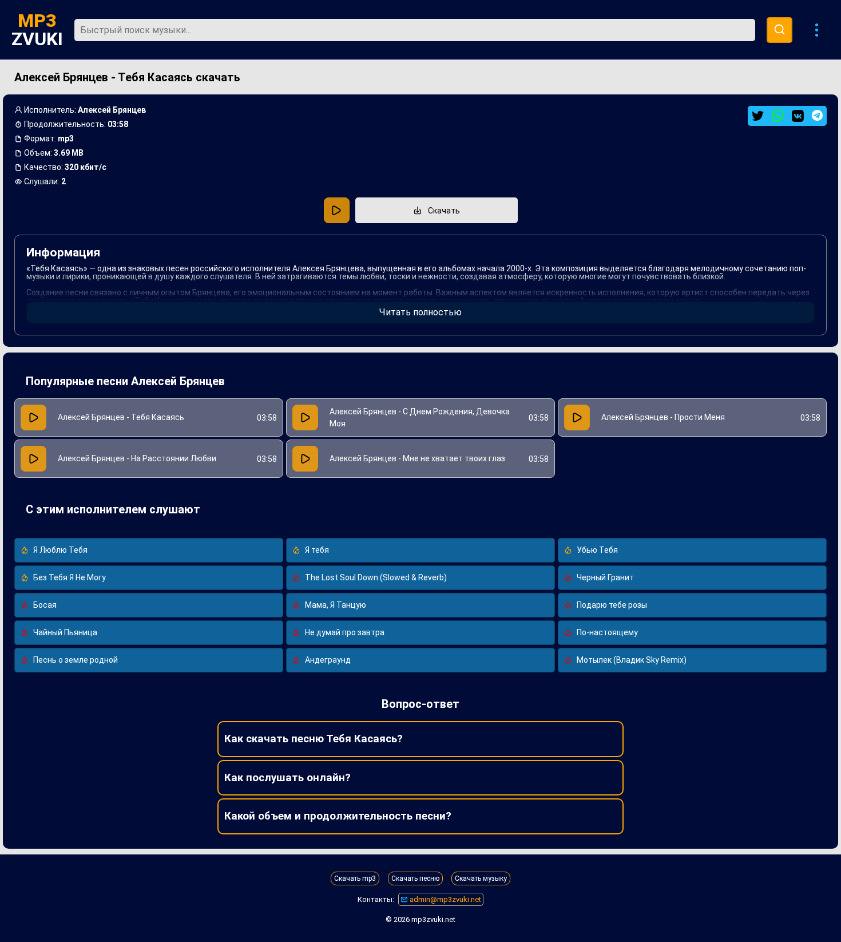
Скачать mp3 (355, 878)
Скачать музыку (481, 878)
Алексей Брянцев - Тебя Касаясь (121, 417)
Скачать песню (415, 878)
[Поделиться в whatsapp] (778, 116)
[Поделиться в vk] (798, 116)
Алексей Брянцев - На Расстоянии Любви (137, 458)
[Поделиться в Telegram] (817, 115)
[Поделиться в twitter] (758, 116)
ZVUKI (37, 29)
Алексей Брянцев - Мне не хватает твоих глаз (417, 458)
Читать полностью (420, 312)
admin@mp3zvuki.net (444, 899)
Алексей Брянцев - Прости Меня (663, 417)
